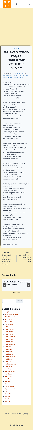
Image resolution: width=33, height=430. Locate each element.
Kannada (15, 75)
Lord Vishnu (8, 366)
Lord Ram (8, 346)
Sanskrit (10, 77)
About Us (6, 414)
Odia (26, 75)
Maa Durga (6, 244)
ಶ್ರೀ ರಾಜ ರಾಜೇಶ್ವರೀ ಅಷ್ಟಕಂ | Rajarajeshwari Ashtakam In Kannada (7, 258)
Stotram (14, 244)
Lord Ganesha (9, 329)
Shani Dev (8, 394)
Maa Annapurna (10, 371)
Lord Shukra (9, 351)
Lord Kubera (9, 341)
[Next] (28, 285)
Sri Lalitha (8, 399)
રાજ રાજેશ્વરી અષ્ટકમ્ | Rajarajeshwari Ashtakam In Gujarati (25, 257)
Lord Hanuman (9, 334)
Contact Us (14, 414)
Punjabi (5, 77)
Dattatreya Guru (10, 317)
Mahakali (7, 381)
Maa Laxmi (8, 376)
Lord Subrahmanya (11, 356)
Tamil (16, 77)
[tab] (13, 292)
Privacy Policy (23, 414)
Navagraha (8, 384)
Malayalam (16, 48)
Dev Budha (8, 319)
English (23, 73)
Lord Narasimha (10, 344)
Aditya (7, 312)
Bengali (17, 73)
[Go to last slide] (4, 285)
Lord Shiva (8, 349)
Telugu (20, 77)
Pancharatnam (9, 386)
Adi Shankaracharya (11, 314)
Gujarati (5, 75)
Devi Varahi (8, 322)
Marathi (21, 75)
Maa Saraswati (9, 379)
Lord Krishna (9, 339)
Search (19, 301)
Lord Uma (8, 361)
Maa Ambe (8, 369)
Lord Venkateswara (11, 364)
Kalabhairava (9, 324)
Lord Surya (8, 359)
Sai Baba (7, 396)
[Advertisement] (16, 26)
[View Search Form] (16, 4)
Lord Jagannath (10, 336)
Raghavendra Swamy (11, 389)
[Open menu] (29, 4)
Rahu (6, 391)
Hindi (10, 75)
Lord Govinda (9, 332)
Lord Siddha (9, 354)
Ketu (6, 326)
